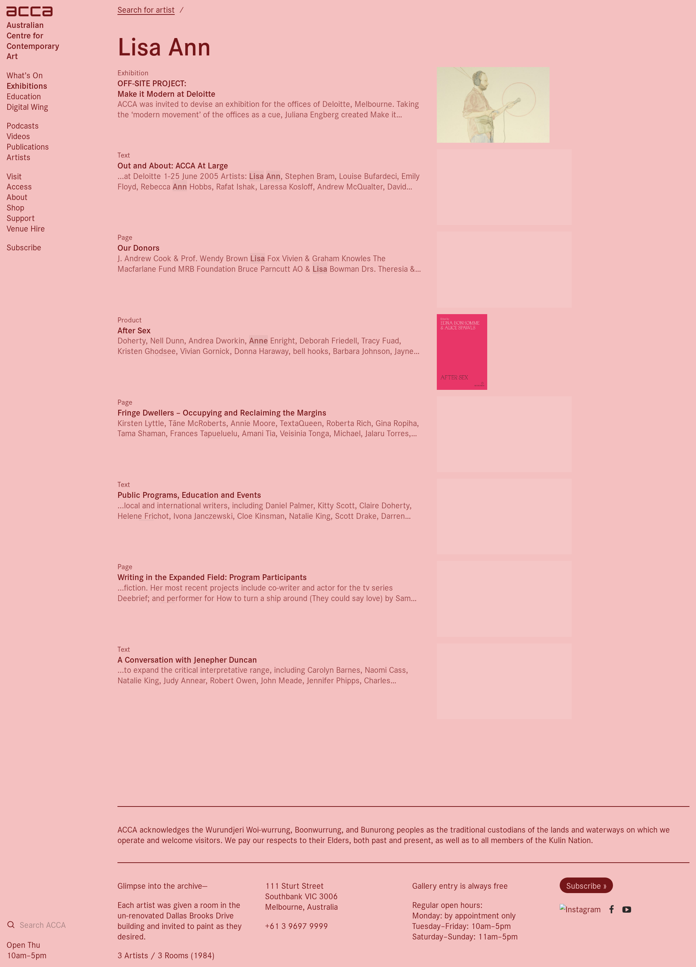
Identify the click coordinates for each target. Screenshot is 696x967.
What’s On (25, 74)
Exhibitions (27, 85)
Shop (15, 207)
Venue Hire (26, 228)
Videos (18, 135)
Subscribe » (586, 885)
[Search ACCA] (11, 924)
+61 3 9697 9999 (296, 925)
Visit (14, 176)
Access (19, 186)
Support (21, 217)
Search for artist (146, 9)
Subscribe (24, 247)
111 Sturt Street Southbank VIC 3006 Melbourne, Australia (301, 896)
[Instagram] (580, 909)
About (17, 196)
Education (24, 95)
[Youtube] (626, 909)
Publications (28, 146)
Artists (18, 156)
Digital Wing (27, 106)
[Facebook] (611, 909)
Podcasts (23, 125)
